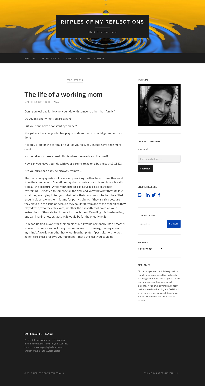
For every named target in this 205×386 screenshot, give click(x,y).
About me (30, 58)
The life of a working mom (63, 94)
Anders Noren (164, 373)
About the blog (51, 58)
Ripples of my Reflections (102, 22)
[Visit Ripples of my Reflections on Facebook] (159, 195)
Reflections (73, 58)
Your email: (143, 149)
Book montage (96, 58)
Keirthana (52, 102)
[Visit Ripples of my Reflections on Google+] (141, 195)
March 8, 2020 (33, 102)
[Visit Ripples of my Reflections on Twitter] (153, 195)
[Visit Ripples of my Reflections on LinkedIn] (148, 195)
